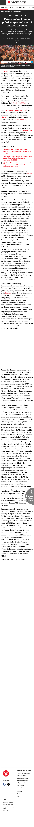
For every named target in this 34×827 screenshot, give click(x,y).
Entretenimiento (21, 7)
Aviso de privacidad (8, 802)
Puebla (16, 120)
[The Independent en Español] (17, 3)
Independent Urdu (22, 783)
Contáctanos (6, 780)
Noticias (4, 7)
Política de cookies (8, 811)
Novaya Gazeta (21, 788)
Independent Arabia (22, 775)
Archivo (19, 794)
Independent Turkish (22, 778)
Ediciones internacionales (23, 773)
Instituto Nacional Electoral (16, 110)
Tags (18, 796)
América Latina (11, 11)
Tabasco (23, 120)
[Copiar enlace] (17, 42)
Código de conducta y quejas (8, 807)
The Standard (20, 785)
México (19, 11)
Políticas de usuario (8, 804)
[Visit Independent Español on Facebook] (4, 784)
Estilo (11, 7)
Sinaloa (8, 293)
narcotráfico (27, 130)
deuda (29, 174)
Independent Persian (22, 780)
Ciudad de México (20, 103)
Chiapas (4, 117)
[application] (17, 54)
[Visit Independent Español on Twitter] (8, 784)
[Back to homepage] (10, 773)
